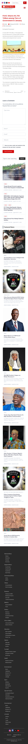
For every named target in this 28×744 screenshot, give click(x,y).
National (6, 492)
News (5, 172)
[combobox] (17, 2)
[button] (24, 7)
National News (12, 492)
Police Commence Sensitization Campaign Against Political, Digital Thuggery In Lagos (13, 496)
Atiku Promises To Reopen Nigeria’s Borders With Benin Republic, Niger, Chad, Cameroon (13, 455)
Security (21, 492)
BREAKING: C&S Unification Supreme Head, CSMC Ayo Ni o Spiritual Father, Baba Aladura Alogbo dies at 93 (14, 197)
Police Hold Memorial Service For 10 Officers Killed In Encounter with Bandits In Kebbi (13, 176)
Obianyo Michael (7, 266)
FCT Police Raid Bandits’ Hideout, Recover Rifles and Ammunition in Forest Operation (13, 209)
